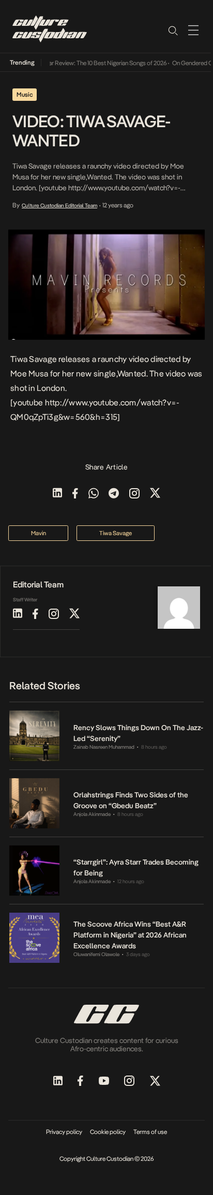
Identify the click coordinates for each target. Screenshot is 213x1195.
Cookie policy (108, 1132)
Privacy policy (64, 1132)
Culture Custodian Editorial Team (59, 205)
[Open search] (172, 30)
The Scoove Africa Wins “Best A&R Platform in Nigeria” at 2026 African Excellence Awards (130, 935)
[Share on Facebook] (75, 494)
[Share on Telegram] (114, 494)
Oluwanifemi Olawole (96, 954)
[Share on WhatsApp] (93, 494)
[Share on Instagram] (134, 494)
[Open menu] (193, 30)
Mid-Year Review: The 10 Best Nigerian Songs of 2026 (94, 63)
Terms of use (150, 1132)
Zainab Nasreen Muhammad (103, 747)
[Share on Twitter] (155, 494)
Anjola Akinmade (92, 814)
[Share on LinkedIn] (57, 494)
